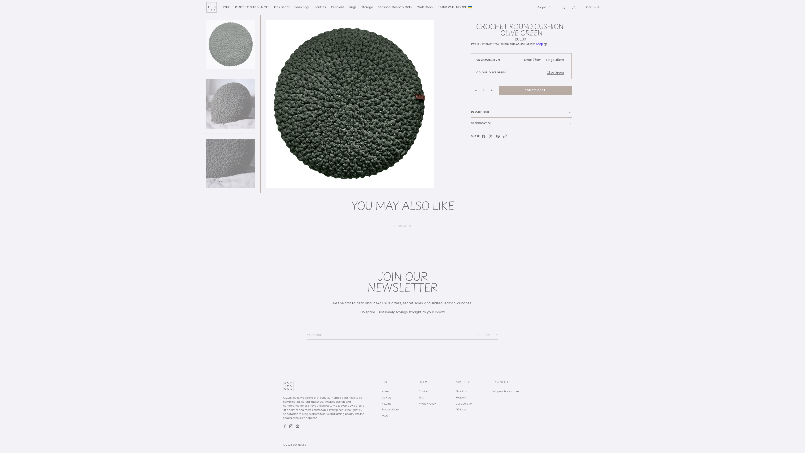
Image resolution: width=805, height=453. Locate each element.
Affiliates (461, 409)
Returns (386, 403)
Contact (424, 391)
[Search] (563, 7)
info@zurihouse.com (505, 391)
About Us (461, 391)
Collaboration (464, 403)
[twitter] (491, 137)
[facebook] (484, 137)
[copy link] (505, 137)
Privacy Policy (427, 403)
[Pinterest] (297, 426)
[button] (574, 7)
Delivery (386, 397)
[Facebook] (285, 426)
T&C (421, 397)
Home (385, 391)
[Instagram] (291, 426)
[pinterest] (498, 137)
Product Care (390, 409)
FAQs (385, 415)
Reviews (461, 397)
